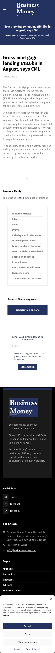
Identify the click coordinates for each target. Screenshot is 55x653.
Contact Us (9, 574)
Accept (27, 626)
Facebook (15, 504)
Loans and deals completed (27, 251)
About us (8, 568)
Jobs (14, 219)
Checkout (8, 579)
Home (7, 35)
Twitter (14, 497)
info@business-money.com (21, 550)
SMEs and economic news (26, 267)
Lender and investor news (26, 246)
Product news (19, 262)
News (14, 35)
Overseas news (20, 273)
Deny (27, 634)
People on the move (23, 256)
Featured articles (21, 213)
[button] (50, 599)
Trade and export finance (26, 278)
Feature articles (12, 590)
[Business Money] (27, 8)
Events (16, 229)
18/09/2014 (9, 77)
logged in (22, 198)
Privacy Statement (33, 649)
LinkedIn (15, 511)
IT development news (24, 240)
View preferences (27, 642)
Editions (7, 585)
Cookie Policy (19, 649)
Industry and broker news (26, 235)
